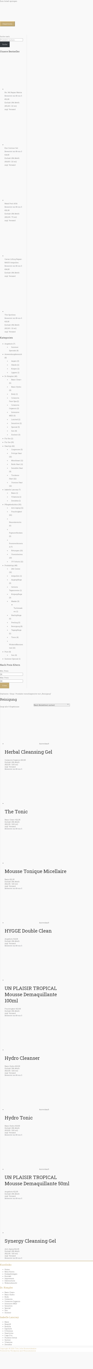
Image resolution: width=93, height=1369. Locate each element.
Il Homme (9, 1331)
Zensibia (14, 501)
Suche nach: (5, 36)
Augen (14, 361)
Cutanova (8, 1299)
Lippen (14, 372)
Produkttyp (9, 565)
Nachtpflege (16, 615)
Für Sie (7, 442)
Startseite (4, 694)
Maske (14, 601)
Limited (14, 419)
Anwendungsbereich (13, 354)
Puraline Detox (11, 1338)
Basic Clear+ (16, 379)
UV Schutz (15, 561)
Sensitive (15, 423)
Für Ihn (8, 438)
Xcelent (14, 435)
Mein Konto (9, 1272)
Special (14, 427)
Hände (14, 365)
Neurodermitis (15, 522)
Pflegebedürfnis (11, 504)
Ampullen (15, 576)
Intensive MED (11, 1303)
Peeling (14, 622)
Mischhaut (15, 460)
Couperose (15, 449)
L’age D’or (8, 1335)
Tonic (13, 637)
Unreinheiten (17, 554)
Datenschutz (10, 1281)
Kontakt (8, 1276)
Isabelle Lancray (11, 489)
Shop (12, 694)
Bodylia (8, 1326)
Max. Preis (4, 677)
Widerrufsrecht (11, 1283)
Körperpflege (16, 594)
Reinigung (15, 626)
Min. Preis (4, 671)
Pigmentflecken (16, 533)
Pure (6, 652)
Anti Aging (15, 508)
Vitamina (15, 497)
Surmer (8, 1340)
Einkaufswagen (11, 1274)
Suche (4, 44)
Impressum (9, 1278)
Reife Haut (15, 464)
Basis (13, 493)
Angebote (9, 344)
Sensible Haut (17, 468)
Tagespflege (16, 630)
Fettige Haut (16, 453)
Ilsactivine (9, 1333)
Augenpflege (16, 580)
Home (7, 1269)
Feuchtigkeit (16, 511)
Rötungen (15, 550)
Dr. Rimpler (9, 376)
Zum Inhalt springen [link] (8, 1)
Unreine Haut (17, 482)
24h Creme (15, 569)
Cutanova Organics (12, 1301)
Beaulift (8, 1324)
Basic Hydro (16, 387)
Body (13, 394)
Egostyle (8, 1328)
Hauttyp (8, 446)
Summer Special (11, 659)
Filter (4, 685)
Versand (12, 109)
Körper (14, 369)
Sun (12, 431)
